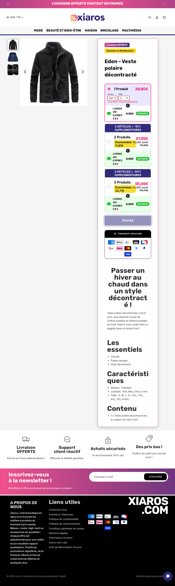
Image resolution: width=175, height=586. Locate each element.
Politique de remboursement (64, 523)
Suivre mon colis (58, 542)
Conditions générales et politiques (152, 576)
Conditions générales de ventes (66, 528)
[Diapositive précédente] (8, 4)
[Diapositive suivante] (164, 4)
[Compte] (157, 17)
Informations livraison (60, 537)
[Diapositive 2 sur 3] (12, 57)
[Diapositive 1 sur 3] (12, 44)
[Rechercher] (149, 17)
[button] (128, 103)
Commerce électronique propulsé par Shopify (44, 576)
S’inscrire (155, 476)
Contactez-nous (58, 509)
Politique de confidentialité (63, 519)
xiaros (18, 576)
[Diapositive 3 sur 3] (12, 69)
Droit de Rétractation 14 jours (65, 547)
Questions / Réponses (61, 514)
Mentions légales (58, 533)
